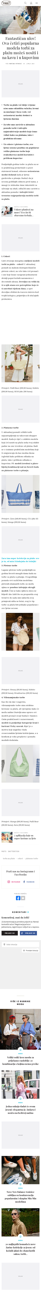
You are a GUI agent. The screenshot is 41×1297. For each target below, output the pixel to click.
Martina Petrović (15, 63)
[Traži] (25, 3)
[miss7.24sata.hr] (6, 3)
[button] (36, 3)
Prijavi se (10, 933)
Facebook (30, 882)
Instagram (15, 882)
